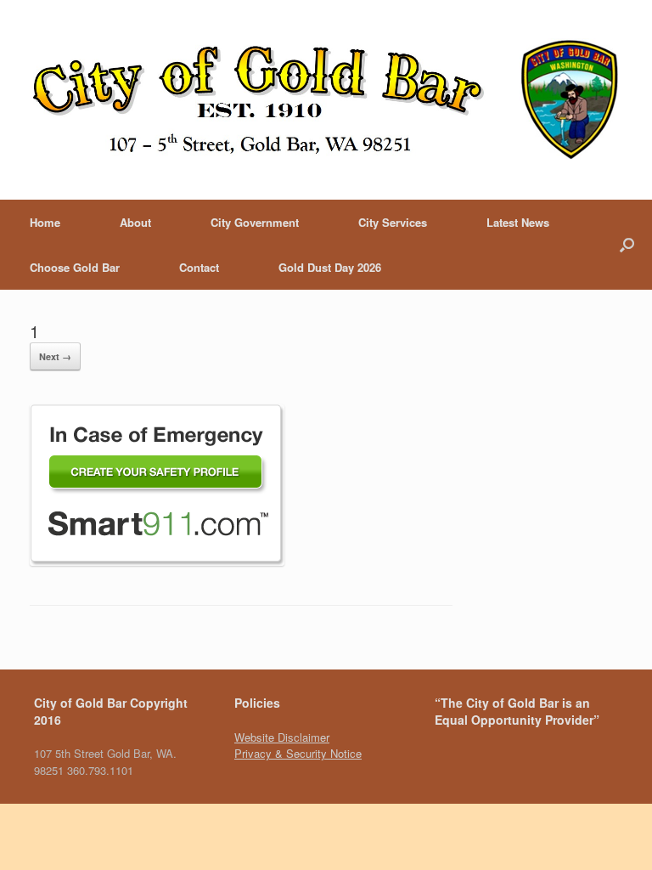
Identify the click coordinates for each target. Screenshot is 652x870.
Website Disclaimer (281, 737)
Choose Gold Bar (75, 267)
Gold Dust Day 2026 (329, 267)
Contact (199, 267)
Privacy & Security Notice (298, 753)
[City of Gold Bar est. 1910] (326, 99)
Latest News (517, 222)
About (135, 222)
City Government (255, 222)
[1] (157, 561)
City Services (392, 222)
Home (45, 222)
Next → (55, 356)
